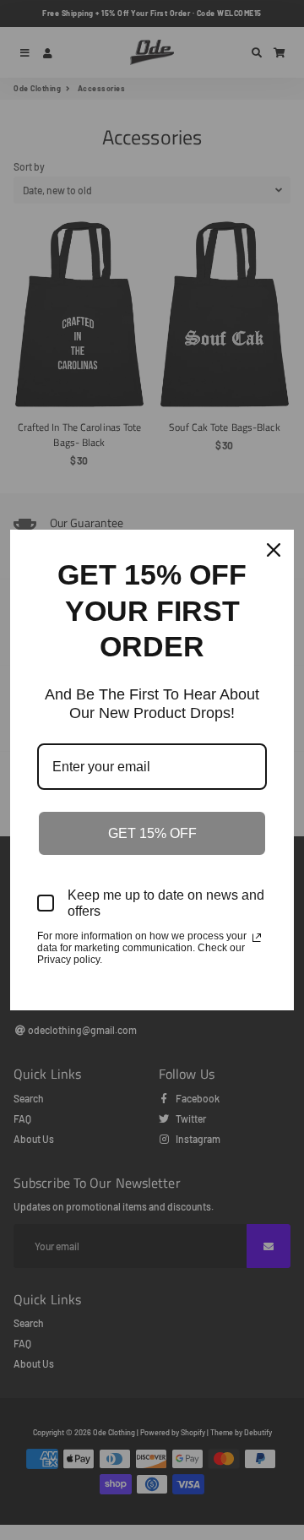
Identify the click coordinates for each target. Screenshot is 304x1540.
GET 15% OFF (152, 833)
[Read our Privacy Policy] (257, 938)
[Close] (273, 550)
